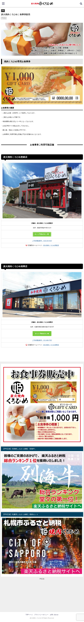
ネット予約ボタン (41, 333)
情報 (3, 10)
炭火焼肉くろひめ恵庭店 (51, 245)
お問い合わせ (54, 614)
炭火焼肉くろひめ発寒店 (51, 345)
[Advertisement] (42, 595)
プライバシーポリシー (41, 614)
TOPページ (29, 614)
